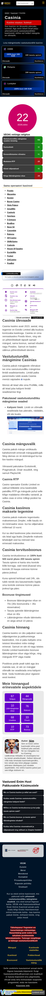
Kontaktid (23, 877)
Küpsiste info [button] (23, 986)
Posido (10, 191)
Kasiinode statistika (34, 949)
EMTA (36, 299)
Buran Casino (13, 202)
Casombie (11, 231)
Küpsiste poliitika (23, 884)
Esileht (23, 867)
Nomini (10, 198)
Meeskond (23, 874)
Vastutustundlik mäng (34, 961)
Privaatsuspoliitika (23, 880)
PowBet (10, 263)
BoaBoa (10, 223)
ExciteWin (11, 252)
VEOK (7, 13)
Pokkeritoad (34, 955)
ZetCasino (11, 260)
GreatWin (11, 209)
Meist (23, 870)
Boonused (12, 960)
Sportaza (11, 216)
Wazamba (11, 194)
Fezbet (10, 256)
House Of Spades (15, 249)
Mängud (12, 948)
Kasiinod (14, 13)
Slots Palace (12, 205)
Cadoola (11, 245)
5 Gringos (11, 220)
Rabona (10, 234)
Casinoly (11, 212)
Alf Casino (11, 238)
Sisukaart (23, 887)
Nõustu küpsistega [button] (23, 992)
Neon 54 (11, 227)
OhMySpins (12, 242)
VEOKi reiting (22, 124)
